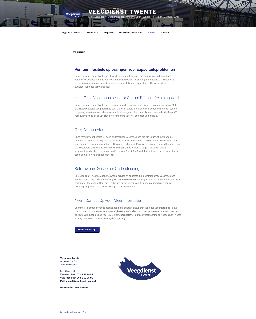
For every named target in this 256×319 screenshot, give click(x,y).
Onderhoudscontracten (130, 32)
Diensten (91, 32)
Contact (165, 32)
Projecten (108, 32)
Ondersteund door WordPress (74, 312)
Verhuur (151, 32)
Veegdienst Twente (122, 11)
